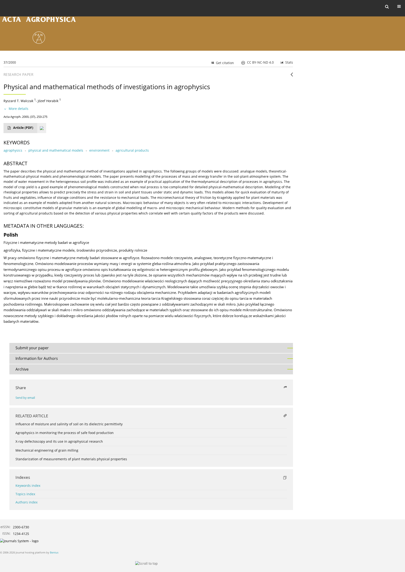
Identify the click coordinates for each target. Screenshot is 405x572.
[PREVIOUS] (291, 76)
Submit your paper (32, 347)
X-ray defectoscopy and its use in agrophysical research (59, 441)
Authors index (26, 502)
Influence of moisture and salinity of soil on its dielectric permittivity (69, 424)
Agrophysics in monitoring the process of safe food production (64, 432)
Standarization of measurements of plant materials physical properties (71, 459)
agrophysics (13, 150)
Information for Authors (36, 358)
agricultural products (132, 150)
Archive (22, 369)
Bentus (54, 552)
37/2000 (10, 62)
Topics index (25, 494)
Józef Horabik (48, 101)
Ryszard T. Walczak (18, 101)
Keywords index (27, 485)
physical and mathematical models (55, 150)
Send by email (25, 398)
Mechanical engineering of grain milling (46, 450)
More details (18, 108)
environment (99, 150)
